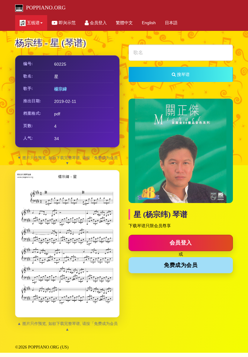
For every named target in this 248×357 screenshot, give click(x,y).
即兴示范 (66, 22)
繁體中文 (124, 22)
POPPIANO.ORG (44, 8)
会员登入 (98, 22)
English (149, 22)
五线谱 (33, 22)
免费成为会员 (180, 265)
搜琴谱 (183, 74)
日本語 (171, 22)
